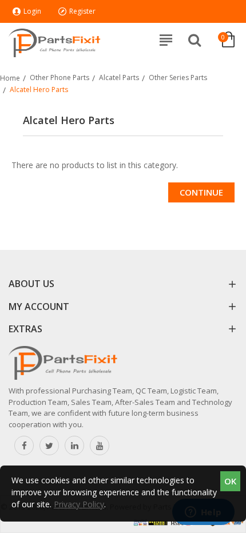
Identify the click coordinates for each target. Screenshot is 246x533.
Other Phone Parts (59, 77)
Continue (201, 192)
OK (230, 481)
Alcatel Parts (119, 77)
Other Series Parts (178, 77)
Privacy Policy (79, 504)
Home (10, 78)
